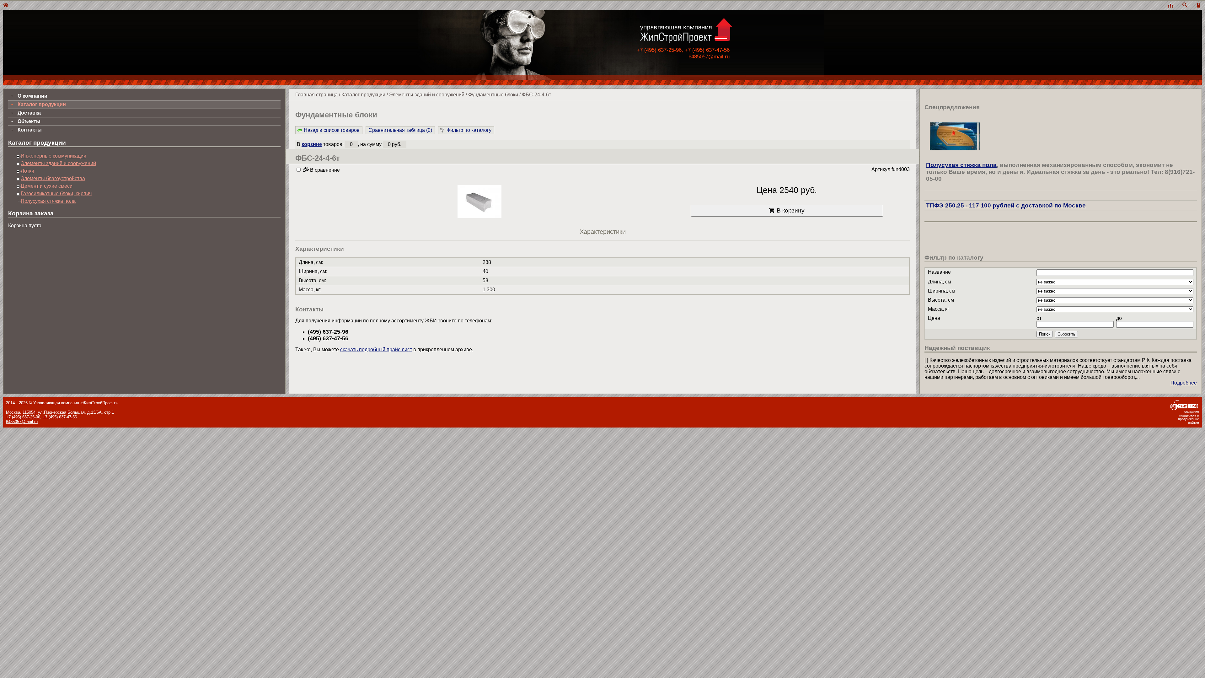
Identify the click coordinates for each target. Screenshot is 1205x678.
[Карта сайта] (1170, 5)
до (1119, 318)
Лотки (27, 171)
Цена (934, 318)
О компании (32, 96)
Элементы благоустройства (53, 178)
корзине (312, 144)
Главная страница (316, 94)
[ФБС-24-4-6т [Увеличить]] (479, 202)
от (1039, 318)
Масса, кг (938, 309)
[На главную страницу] (5, 5)
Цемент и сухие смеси (46, 186)
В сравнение (324, 170)
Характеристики (603, 231)
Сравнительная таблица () (400, 130)
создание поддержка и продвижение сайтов (1188, 417)
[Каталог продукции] (1060, 195)
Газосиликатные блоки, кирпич (56, 193)
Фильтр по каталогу (469, 130)
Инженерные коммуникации (53, 156)
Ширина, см (941, 290)
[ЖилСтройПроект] (686, 41)
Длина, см (939, 281)
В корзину (791, 210)
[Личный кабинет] (1199, 5)
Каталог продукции (363, 94)
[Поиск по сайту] (1184, 5)
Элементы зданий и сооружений (426, 94)
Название (939, 272)
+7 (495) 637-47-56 (60, 417)
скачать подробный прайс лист (376, 349)
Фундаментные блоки (493, 94)
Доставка (29, 113)
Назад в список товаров (332, 130)
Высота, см (941, 300)
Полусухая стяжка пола (48, 201)
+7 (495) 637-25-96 (23, 417)
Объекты (29, 121)
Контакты (30, 129)
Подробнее (1183, 382)
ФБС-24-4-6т (536, 94)
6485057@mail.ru (709, 56)
